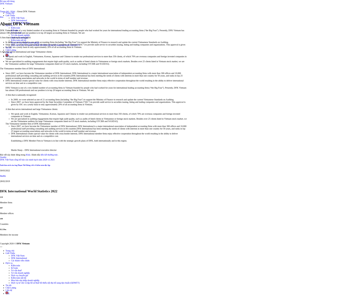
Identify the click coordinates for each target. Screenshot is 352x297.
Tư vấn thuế (16, 270)
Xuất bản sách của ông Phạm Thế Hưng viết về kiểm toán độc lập (25, 165)
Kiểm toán (15, 28)
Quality (3, 157)
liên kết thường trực (49, 155)
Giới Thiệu (10, 15)
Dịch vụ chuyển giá (19, 275)
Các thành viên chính (20, 260)
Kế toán (14, 268)
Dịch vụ (9, 263)
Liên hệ (9, 290)
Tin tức (9, 285)
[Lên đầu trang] (1, 246)
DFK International (19, 20)
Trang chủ (10, 13)
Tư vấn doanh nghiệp (20, 35)
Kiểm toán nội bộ (18, 40)
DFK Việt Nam (17, 18)
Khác (13, 11)
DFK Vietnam (6, 3)
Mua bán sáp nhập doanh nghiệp (25, 280)
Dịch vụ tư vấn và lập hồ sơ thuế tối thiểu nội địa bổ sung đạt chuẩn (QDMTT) (45, 283)
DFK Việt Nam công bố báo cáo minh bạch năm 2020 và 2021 (27, 160)
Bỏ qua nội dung (7, 1)
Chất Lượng (11, 50)
